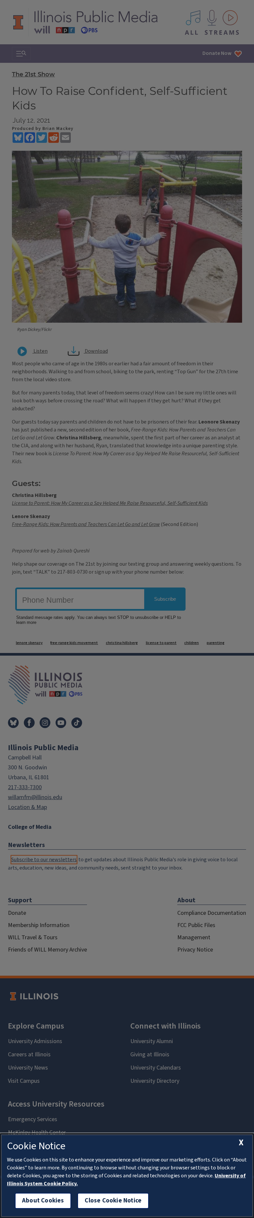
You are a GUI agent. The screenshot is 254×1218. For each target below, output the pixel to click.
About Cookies (43, 1200)
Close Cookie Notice (113, 1200)
